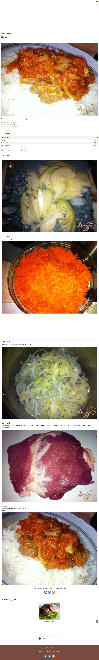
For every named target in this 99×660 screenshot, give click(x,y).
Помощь (59, 651)
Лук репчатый (4, 143)
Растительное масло (6, 145)
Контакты (54, 651)
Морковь (3, 140)
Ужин (8, 129)
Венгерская (13, 124)
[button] (45, 592)
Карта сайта (47, 651)
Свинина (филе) (5, 137)
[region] (49, 16)
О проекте (40, 651)
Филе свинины (16, 126)
